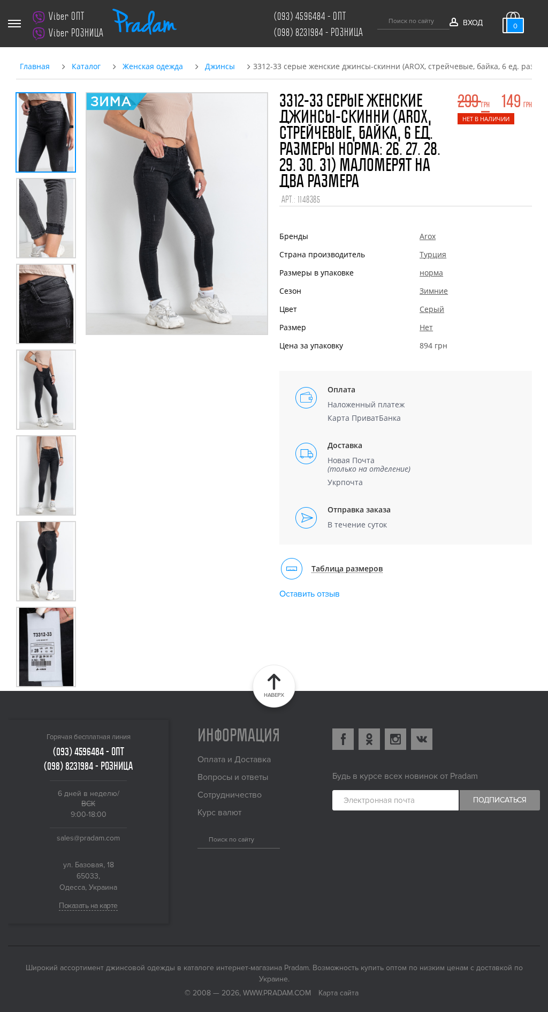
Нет (426, 327)
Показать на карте (88, 905)
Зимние (434, 291)
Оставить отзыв (309, 594)
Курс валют (219, 812)
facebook (343, 739)
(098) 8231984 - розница (318, 32)
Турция (433, 254)
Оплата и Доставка (234, 759)
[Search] (201, 838)
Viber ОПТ (67, 16)
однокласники (369, 739)
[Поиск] (381, 19)
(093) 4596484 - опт (310, 16)
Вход (472, 22)
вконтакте (421, 739)
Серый (432, 309)
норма (431, 272)
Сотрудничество (229, 795)
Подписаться (500, 800)
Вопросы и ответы (232, 777)
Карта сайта (338, 993)
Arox (428, 236)
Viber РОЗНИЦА (76, 33)
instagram (395, 739)
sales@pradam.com (88, 838)
